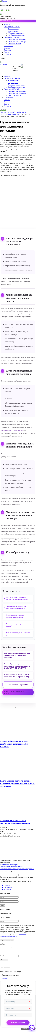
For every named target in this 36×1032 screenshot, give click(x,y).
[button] (33, 67)
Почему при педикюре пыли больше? (16, 625)
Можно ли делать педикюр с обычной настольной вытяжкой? (17, 598)
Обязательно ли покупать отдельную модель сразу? (15, 616)
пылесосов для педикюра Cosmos (12, 430)
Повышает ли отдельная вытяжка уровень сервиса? (18, 634)
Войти (2, 905)
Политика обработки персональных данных (17, 869)
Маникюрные (13, 29)
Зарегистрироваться (7, 940)
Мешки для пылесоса (16, 33)
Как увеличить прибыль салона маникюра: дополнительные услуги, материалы (17, 783)
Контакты (8, 54)
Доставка (7, 50)
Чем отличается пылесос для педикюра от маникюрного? (16, 607)
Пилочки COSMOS (11, 37)
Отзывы (7, 48)
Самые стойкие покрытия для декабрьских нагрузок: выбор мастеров (14, 744)
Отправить (4, 960)
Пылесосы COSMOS (12, 27)
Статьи (6, 52)
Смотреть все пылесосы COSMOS (14, 692)
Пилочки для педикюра (17, 42)
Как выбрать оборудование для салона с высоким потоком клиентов (17, 655)
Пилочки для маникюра (17, 39)
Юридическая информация (10, 864)
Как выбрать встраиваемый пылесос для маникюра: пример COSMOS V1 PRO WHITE (17, 666)
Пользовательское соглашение (11, 867)
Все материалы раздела (18, 685)
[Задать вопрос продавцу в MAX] (32, 1028)
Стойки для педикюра (16, 35)
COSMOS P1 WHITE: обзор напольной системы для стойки (15, 821)
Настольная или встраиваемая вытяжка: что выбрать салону (16, 675)
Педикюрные (13, 31)
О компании (8, 46)
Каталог (7, 25)
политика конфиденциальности (13, 935)
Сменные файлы (14, 44)
